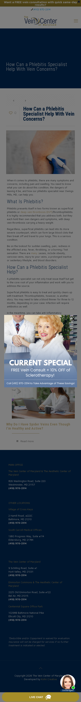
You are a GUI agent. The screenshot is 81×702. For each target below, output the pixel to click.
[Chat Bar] (40, 697)
